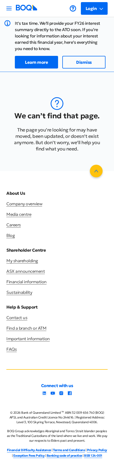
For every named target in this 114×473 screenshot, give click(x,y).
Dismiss (84, 62)
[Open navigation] (9, 8)
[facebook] (70, 394)
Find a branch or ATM (26, 328)
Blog (10, 235)
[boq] (26, 9)
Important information (28, 338)
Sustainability (19, 292)
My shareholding (22, 260)
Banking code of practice (64, 455)
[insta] (61, 394)
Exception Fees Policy (29, 455)
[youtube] (53, 394)
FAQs (11, 349)
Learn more (36, 62)
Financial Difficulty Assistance (29, 450)
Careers (13, 224)
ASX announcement (25, 271)
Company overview (24, 203)
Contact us (16, 317)
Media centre (18, 214)
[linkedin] (44, 394)
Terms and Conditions (69, 450)
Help (73, 8)
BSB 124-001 (93, 455)
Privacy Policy (97, 450)
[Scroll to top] (96, 171)
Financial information (26, 281)
